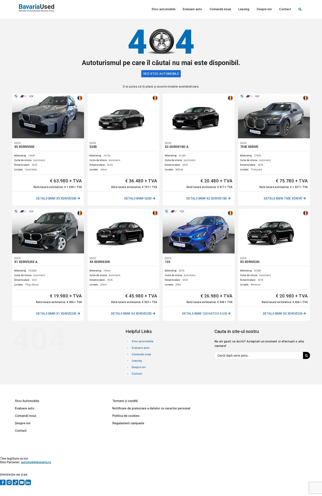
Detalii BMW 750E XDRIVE (283, 198)
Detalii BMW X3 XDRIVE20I (283, 313)
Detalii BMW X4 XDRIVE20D (132, 313)
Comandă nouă (141, 354)
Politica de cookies (126, 416)
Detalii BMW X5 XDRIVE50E (56, 198)
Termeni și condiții (125, 401)
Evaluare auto (141, 347)
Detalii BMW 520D (138, 198)
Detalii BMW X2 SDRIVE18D (207, 198)
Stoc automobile (142, 341)
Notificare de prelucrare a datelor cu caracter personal (151, 408)
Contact (137, 373)
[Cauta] (300, 9)
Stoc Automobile (27, 401)
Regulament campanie (128, 423)
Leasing (137, 360)
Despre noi (139, 367)
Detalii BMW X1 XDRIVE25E (56, 313)
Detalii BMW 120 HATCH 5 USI (205, 313)
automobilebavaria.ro (36, 462)
